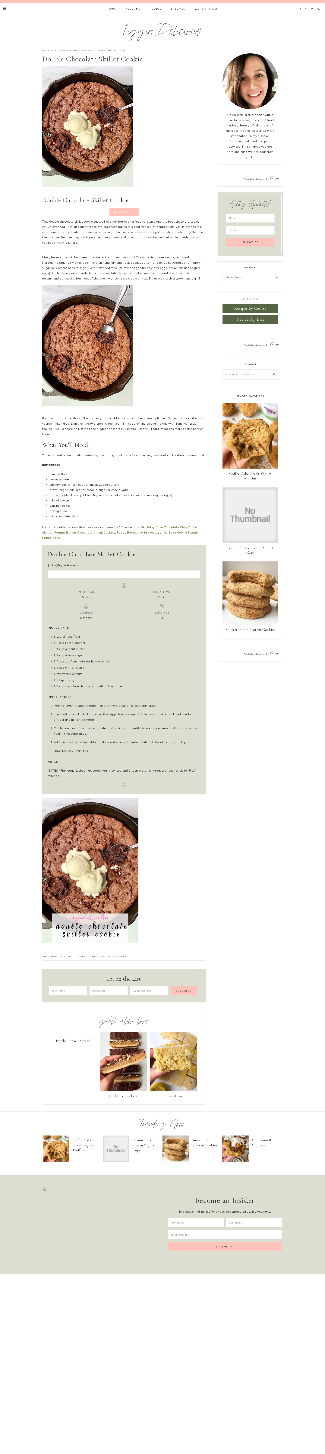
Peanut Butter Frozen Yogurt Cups (250, 550)
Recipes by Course (250, 308)
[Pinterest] (307, 4)
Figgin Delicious (162, 32)
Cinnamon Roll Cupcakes (264, 1142)
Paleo (92, 50)
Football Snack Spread (73, 1041)
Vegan (101, 50)
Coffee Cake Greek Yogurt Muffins (250, 476)
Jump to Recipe (124, 212)
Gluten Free (78, 50)
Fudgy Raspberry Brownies (137, 532)
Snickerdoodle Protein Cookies (250, 629)
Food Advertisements (255, 179)
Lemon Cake (173, 1096)
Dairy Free (49, 50)
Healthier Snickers (123, 1096)
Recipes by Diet (250, 319)
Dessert (63, 50)
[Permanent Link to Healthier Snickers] (123, 1090)
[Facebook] (301, 4)
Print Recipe (126, 574)
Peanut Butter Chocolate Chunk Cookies (84, 532)
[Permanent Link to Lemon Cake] (173, 1090)
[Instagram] (312, 4)
